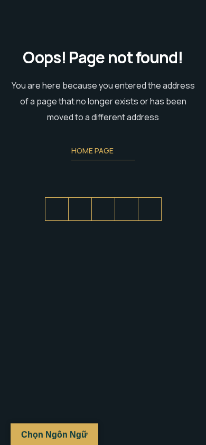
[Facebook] (80, 209)
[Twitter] (56, 209)
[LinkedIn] (103, 209)
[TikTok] (126, 209)
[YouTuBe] (149, 209)
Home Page (92, 151)
